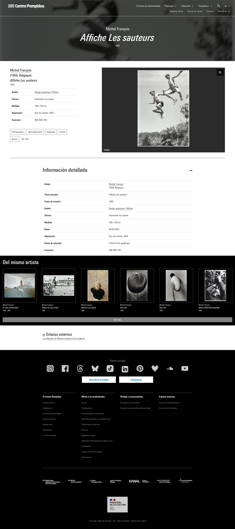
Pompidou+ (204, 5)
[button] (117, 170)
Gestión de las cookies (138, 521)
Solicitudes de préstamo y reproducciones (95, 419)
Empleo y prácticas (49, 419)
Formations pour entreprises (130, 403)
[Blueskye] (95, 369)
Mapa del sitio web (105, 521)
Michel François (20, 70)
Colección (186, 5)
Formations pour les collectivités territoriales (135, 408)
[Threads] (80, 369)
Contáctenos (136, 379)
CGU (114, 521)
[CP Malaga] (117, 483)
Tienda (211, 11)
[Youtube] (184, 369)
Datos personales (124, 521)
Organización (47, 408)
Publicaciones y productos (90, 424)
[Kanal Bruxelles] (141, 483)
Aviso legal (93, 521)
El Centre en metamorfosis (149, 5)
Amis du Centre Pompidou (168, 408)
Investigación (86, 446)
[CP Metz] (98, 483)
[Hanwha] (185, 483)
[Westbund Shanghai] (165, 483)
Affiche (55, 92)
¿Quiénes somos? (49, 403)
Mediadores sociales (88, 435)
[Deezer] (154, 369)
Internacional (47, 430)
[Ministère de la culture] (117, 504)
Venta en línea (194, 11)
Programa (169, 5)
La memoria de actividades (52, 413)
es (226, 5)
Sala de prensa (86, 457)
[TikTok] (110, 369)
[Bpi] (53, 483)
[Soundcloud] (169, 369)
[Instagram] (50, 369)
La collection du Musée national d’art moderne (64, 338)
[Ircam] (77, 483)
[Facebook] (65, 369)
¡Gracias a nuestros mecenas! (169, 403)
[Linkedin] (125, 369)
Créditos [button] (106, 150)
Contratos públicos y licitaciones (92, 413)
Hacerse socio (47, 424)
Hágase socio (177, 11)
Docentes (84, 430)
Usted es (223, 11)
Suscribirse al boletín (99, 379)
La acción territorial (49, 435)
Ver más (117, 319)
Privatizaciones (86, 408)
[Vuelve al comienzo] (228, 522)
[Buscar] (219, 6)
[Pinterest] (139, 369)
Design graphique (43, 92)
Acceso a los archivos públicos (91, 452)
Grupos (83, 403)
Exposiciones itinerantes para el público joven (97, 441)
